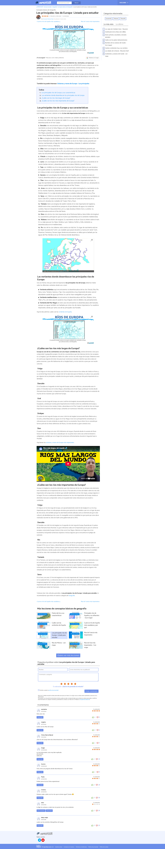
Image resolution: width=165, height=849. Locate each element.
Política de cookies (104, 847)
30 (99, 797)
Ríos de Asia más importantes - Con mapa (90, 645)
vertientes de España (65, 312)
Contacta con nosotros (69, 847)
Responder (40, 717)
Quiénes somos (58, 847)
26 (99, 810)
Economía (108, 18)
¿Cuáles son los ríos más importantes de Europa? (58, 100)
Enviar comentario (91, 691)
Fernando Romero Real (48, 19)
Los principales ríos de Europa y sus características (58, 92)
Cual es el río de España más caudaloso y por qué (92, 625)
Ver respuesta (41, 811)
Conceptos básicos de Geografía (65, 7)
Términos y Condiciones (81, 847)
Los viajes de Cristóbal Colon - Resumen (116, 29)
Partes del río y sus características (58, 614)
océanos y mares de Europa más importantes (60, 442)
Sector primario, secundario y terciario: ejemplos (115, 36)
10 (99, 759)
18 (99, 785)
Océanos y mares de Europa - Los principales (73, 83)
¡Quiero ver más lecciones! (68, 655)
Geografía (54, 7)
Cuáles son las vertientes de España (59, 624)
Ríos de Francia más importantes (90, 634)
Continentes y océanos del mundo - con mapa (116, 55)
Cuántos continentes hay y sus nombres (116, 48)
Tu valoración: (57, 687)
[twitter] (39, 840)
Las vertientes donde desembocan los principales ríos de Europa (63, 95)
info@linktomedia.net (85, 699)
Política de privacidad (93, 847)
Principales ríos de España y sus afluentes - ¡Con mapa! (91, 615)
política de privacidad (53, 690)
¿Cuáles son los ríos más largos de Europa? (56, 98)
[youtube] (43, 840)
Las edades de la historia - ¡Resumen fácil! (117, 51)
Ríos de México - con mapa (59, 644)
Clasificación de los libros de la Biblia (115, 32)
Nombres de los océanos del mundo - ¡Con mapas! (115, 44)
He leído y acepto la (49, 690)
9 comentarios (66, 16)
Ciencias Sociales (47, 7)
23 (99, 825)
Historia (116, 18)
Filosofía (123, 18)
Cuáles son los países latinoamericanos (116, 40)
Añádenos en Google (93, 58)
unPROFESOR (39, 7)
